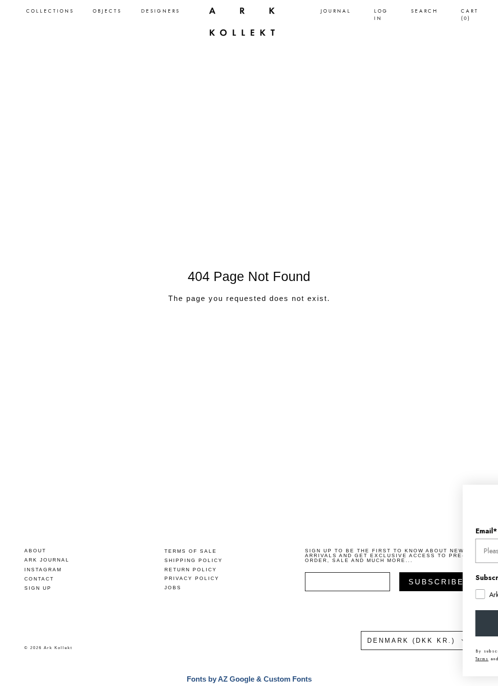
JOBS (172, 587)
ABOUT (35, 550)
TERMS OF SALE (190, 551)
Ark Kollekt (58, 648)
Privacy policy (440, 659)
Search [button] (424, 11)
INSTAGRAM (43, 569)
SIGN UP (38, 588)
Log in (381, 14)
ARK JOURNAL (47, 560)
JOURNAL (335, 11)
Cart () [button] (470, 14)
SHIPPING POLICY (193, 560)
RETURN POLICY (190, 569)
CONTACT (39, 578)
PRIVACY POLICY (191, 578)
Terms (403, 659)
